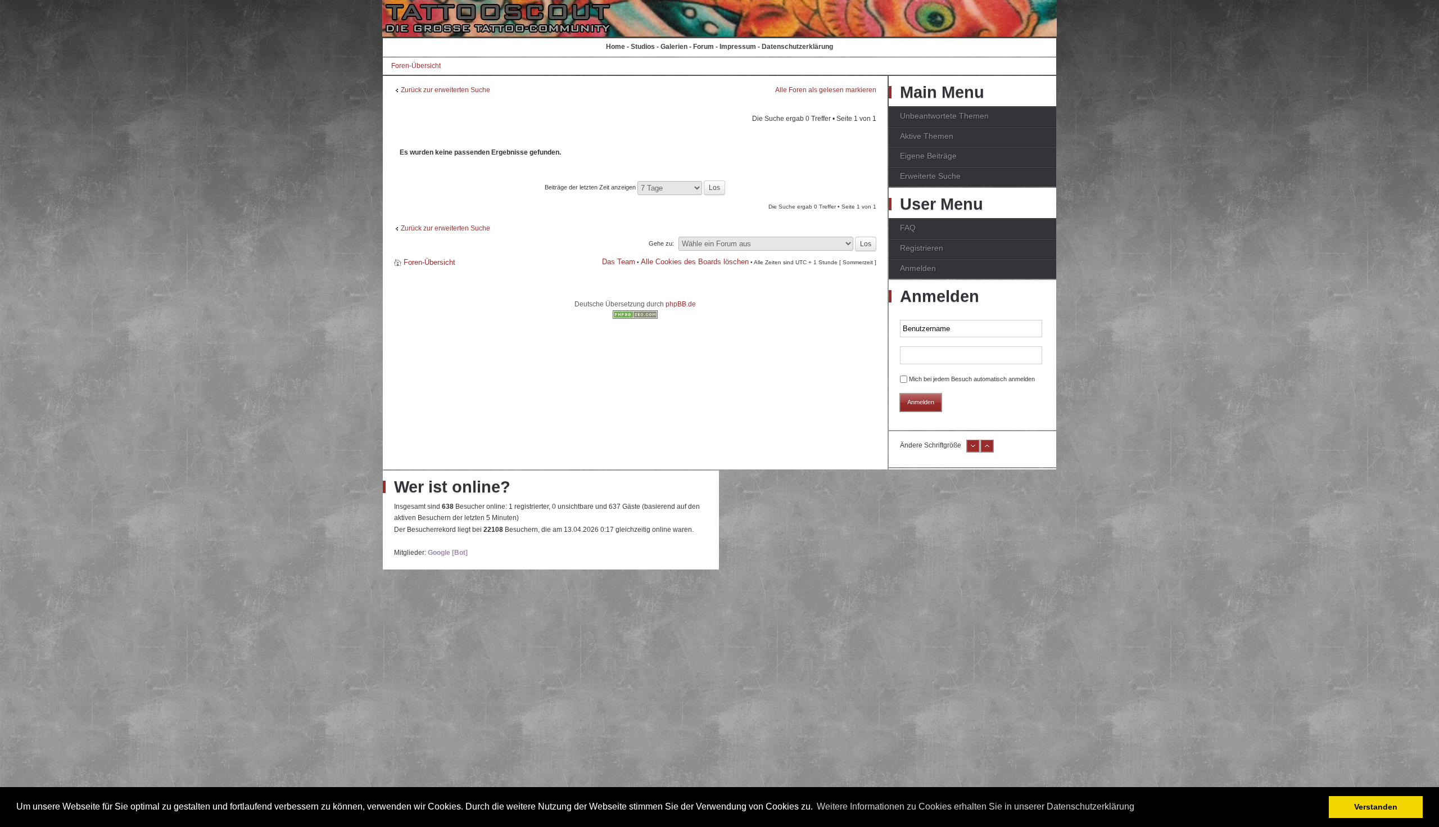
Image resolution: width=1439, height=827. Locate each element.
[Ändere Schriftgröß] (987, 450)
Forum (703, 47)
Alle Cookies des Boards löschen (695, 261)
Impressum (738, 47)
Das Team (618, 261)
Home (615, 47)
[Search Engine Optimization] (635, 316)
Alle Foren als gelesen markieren (825, 90)
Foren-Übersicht (416, 66)
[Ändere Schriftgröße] (973, 450)
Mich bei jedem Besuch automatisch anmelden (972, 379)
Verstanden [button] (1375, 806)
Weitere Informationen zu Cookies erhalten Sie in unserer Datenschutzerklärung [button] (975, 806)
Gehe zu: (661, 243)
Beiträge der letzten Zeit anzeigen (591, 187)
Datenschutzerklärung (797, 47)
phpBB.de (681, 304)
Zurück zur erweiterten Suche (445, 90)
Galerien (673, 47)
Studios (643, 47)
